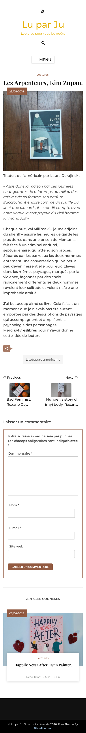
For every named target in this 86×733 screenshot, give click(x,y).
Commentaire (20, 453)
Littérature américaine (43, 360)
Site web (16, 546)
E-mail (15, 528)
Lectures (43, 74)
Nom (14, 505)
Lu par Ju (43, 24)
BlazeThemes (42, 728)
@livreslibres (25, 330)
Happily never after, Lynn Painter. (43, 664)
